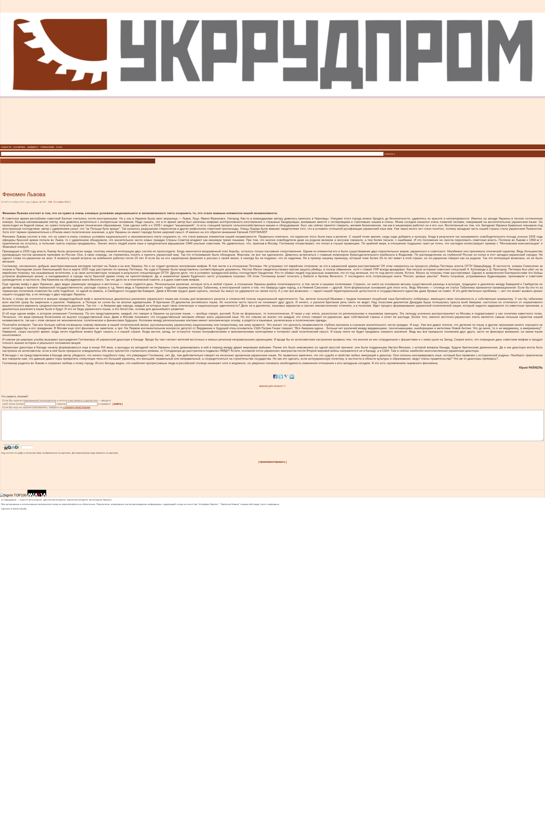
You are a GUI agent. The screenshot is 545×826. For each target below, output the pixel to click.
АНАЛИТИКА (19, 147)
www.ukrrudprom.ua (71, 504)
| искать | (389, 154)
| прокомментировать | (272, 461)
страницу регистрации (76, 407)
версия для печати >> (272, 386)
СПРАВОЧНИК (47, 147)
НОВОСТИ (6, 147)
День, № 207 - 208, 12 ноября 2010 (51, 202)
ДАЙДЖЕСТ (33, 147)
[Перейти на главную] (272, 143)
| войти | (117, 403)
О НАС (59, 147)
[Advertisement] (51, 171)
